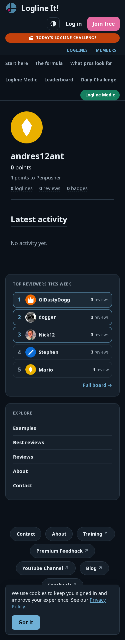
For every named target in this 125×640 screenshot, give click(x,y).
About (20, 471)
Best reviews (28, 442)
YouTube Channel (42, 568)
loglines (22, 188)
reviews (49, 188)
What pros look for (91, 63)
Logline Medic (21, 79)
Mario (46, 370)
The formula (49, 63)
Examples (24, 428)
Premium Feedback (59, 551)
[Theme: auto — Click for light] (53, 23)
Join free (104, 23)
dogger (47, 317)
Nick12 (47, 335)
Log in (74, 23)
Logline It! (40, 8)
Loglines (77, 50)
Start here (16, 63)
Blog (91, 568)
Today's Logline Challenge (66, 37)
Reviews (23, 456)
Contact (22, 485)
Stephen (48, 352)
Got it (25, 622)
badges (77, 188)
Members (106, 50)
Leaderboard (58, 79)
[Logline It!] (11, 8)
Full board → (97, 385)
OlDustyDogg (54, 299)
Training (92, 534)
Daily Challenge (98, 79)
